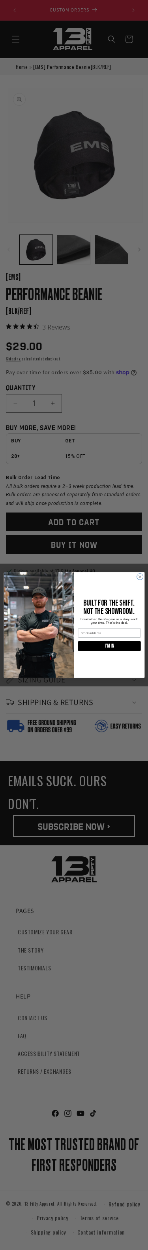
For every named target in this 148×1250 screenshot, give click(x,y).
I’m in (109, 646)
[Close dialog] (140, 577)
